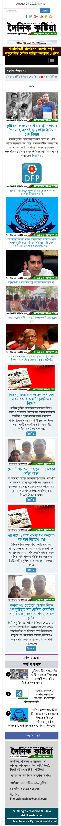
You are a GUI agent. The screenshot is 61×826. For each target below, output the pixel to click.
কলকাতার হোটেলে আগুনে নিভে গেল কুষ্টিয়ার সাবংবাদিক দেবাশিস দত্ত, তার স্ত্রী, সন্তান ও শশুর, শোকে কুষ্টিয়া (31, 612)
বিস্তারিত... (37, 156)
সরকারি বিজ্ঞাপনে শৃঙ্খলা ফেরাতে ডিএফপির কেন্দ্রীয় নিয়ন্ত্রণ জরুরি (32, 192)
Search (45, 10)
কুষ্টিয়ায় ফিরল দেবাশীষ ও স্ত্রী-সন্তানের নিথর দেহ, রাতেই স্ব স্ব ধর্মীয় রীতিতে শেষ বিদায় (32, 130)
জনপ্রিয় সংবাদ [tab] (32, 664)
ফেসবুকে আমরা (32, 735)
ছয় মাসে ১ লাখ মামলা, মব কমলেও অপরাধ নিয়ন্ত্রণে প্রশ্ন (31, 537)
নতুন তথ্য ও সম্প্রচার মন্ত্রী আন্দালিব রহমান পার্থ (32, 282)
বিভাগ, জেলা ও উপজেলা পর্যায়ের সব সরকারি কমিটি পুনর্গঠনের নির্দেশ (31, 399)
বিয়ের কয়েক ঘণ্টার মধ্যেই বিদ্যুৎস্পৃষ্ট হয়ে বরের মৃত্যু (32, 319)
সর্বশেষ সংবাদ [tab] (32, 658)
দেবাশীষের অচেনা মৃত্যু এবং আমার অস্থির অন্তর (31, 471)
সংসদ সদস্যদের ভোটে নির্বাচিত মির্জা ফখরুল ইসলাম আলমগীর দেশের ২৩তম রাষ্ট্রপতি (32, 358)
